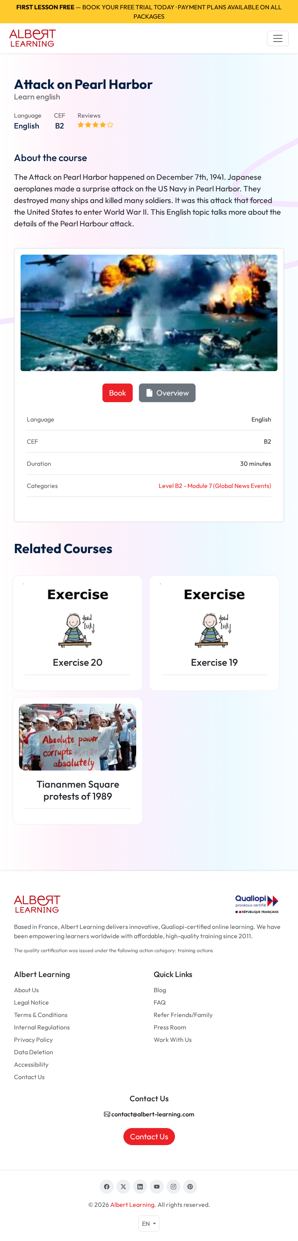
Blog (160, 990)
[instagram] (173, 1187)
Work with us (173, 1039)
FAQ (160, 1002)
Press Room (170, 1027)
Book (117, 392)
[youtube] (157, 1187)
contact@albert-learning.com (152, 1114)
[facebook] (107, 1187)
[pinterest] (190, 1187)
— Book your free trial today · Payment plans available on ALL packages (149, 11)
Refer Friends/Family (183, 1015)
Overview (172, 392)
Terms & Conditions (41, 1015)
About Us (26, 990)
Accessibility (31, 1064)
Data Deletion (33, 1052)
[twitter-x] (123, 1187)
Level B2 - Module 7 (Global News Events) (215, 485)
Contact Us (29, 1077)
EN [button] (146, 1223)
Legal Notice (31, 1002)
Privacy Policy (33, 1039)
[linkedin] (140, 1187)
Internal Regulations (42, 1027)
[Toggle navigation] (278, 38)
